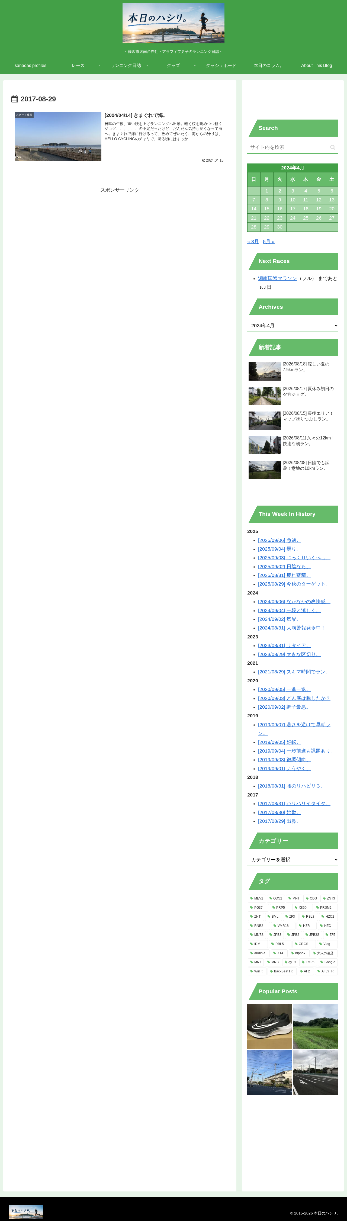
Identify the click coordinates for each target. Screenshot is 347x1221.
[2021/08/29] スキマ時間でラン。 (294, 671)
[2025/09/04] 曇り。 (279, 549)
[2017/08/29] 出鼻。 (279, 821)
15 (266, 208)
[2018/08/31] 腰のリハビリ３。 (292, 786)
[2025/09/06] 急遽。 (279, 540)
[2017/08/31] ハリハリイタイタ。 (294, 803)
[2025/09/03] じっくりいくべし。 (294, 557)
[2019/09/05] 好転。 (279, 742)
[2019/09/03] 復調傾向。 (284, 759)
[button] (333, 147)
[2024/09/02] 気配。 (279, 619)
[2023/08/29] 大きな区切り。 (289, 654)
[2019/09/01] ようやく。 (284, 768)
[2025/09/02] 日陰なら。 (284, 566)
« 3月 (253, 241)
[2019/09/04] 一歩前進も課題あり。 (296, 751)
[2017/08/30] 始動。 (279, 812)
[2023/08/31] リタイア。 (284, 645)
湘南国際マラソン (277, 278)
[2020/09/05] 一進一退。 (284, 689)
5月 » (269, 241)
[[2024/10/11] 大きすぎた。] (269, 1072)
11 (305, 200)
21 (253, 218)
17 (292, 208)
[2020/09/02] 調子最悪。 (284, 707)
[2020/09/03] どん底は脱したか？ (294, 698)
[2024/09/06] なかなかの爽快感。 (294, 601)
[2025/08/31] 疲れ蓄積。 (284, 575)
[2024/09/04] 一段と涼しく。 (289, 610)
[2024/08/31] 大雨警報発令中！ (292, 628)
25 (306, 218)
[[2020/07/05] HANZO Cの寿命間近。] (315, 1026)
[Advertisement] (119, 206)
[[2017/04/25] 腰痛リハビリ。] (315, 1072)
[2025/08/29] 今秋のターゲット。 (294, 584)
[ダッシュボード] (269, 1026)
